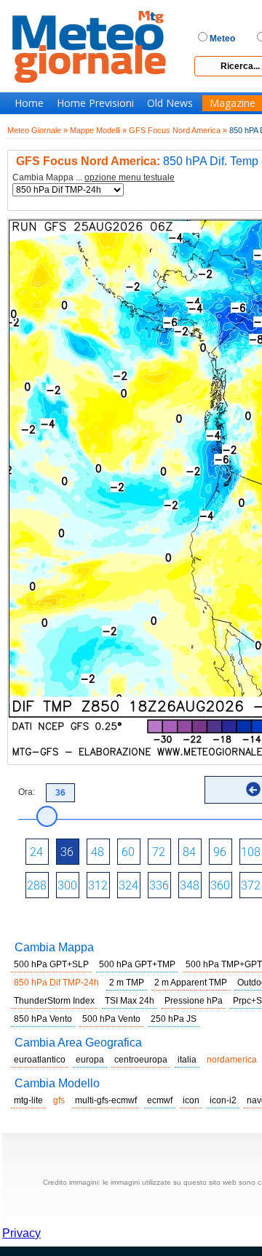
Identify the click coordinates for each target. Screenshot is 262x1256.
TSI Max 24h (129, 1001)
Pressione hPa (193, 1001)
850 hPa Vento (43, 1019)
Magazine (232, 103)
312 (98, 885)
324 (128, 885)
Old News (170, 103)
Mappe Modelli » (98, 130)
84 (189, 852)
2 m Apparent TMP (190, 982)
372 (251, 885)
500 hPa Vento (111, 1019)
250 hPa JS (173, 1019)
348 (189, 885)
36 (67, 852)
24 (36, 852)
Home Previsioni (95, 103)
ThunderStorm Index (54, 1001)
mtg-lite (28, 1100)
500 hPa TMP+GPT (224, 964)
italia (187, 1060)
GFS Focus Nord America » (178, 130)
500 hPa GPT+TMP (137, 964)
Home (29, 103)
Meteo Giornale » (37, 130)
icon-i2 (223, 1100)
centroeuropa (140, 1060)
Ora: (26, 792)
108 (251, 852)
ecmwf (159, 1100)
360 (220, 885)
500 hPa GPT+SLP (51, 964)
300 (67, 885)
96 (219, 852)
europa (90, 1060)
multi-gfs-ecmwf (106, 1100)
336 (159, 885)
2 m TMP (126, 982)
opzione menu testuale (129, 177)
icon (191, 1100)
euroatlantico (40, 1060)
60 (128, 852)
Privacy (21, 1233)
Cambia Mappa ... (93, 178)
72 (158, 852)
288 (37, 885)
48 (97, 852)
